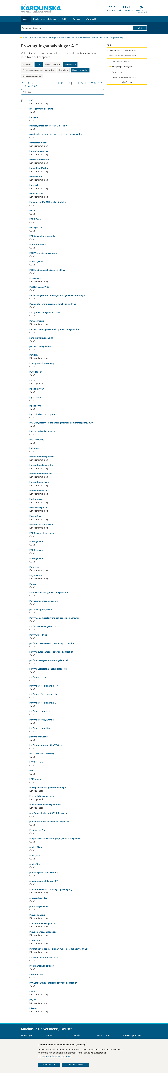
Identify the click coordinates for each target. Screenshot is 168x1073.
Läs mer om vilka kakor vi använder (55, 1056)
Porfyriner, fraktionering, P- (43, 694)
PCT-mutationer (37, 244)
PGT (31, 380)
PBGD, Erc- (34, 219)
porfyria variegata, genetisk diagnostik (48, 668)
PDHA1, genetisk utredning (42, 253)
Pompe (32, 584)
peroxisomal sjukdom (40, 346)
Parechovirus (35, 176)
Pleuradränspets (37, 507)
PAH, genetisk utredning (41, 108)
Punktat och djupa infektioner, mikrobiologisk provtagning (58, 948)
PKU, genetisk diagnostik (41, 431)
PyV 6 (32, 991)
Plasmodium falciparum (41, 456)
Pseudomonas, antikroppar (42, 931)
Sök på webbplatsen (31, 28)
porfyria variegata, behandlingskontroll (48, 660)
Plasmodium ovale (38, 482)
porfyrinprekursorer (39, 736)
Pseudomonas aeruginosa (42, 923)
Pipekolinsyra (36, 388)
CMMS (38, 64)
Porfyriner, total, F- (38, 711)
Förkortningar (117, 72)
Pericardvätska (36, 320)
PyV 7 (32, 999)
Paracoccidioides (37, 142)
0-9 (35, 86)
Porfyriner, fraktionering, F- (43, 685)
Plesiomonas (35, 499)
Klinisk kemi (63, 70)
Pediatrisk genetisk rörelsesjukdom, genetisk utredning (56, 295)
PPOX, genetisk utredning (41, 753)
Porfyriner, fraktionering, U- (43, 702)
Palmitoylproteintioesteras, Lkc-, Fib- (47, 125)
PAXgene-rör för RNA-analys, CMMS (46, 202)
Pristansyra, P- (36, 830)
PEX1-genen (35, 371)
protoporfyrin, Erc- (38, 898)
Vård (31, 37)
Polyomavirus (36, 575)
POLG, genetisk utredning (41, 533)
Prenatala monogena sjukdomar (45, 804)
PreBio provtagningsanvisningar (124, 77)
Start (25, 37)
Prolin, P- (33, 855)
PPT (31, 770)
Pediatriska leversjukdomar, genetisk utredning (52, 304)
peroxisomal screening (40, 337)
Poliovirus (34, 567)
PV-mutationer (36, 974)
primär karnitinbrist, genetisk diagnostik (49, 821)
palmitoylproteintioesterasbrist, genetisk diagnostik (54, 134)
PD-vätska (34, 278)
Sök (139, 27)
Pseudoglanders (37, 914)
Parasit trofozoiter (38, 159)
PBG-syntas (35, 227)
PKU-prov (34, 448)
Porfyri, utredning (38, 634)
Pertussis (33, 354)
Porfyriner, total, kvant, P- (42, 719)
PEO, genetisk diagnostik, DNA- (44, 312)
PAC (31, 100)
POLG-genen (35, 541)
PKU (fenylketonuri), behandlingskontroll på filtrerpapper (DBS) (60, 422)
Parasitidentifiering (38, 168)
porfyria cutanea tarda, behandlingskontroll (50, 643)
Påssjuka (33, 1008)
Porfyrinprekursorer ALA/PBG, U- (45, 745)
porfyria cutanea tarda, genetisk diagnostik (50, 651)
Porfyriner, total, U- (39, 728)
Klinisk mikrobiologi (80, 70)
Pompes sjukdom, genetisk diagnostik (47, 592)
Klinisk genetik (70, 64)
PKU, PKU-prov (36, 439)
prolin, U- (34, 864)
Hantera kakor (49, 1064)
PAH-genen (34, 117)
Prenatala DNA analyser (41, 796)
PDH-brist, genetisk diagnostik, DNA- (47, 270)
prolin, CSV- (35, 847)
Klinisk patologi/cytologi (32, 76)
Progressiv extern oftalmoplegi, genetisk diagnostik (54, 838)
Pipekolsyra (35, 397)
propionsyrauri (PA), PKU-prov (44, 872)
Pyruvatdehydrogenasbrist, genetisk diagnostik (52, 982)
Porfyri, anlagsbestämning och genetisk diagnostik (54, 617)
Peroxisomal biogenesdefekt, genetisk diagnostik (53, 329)
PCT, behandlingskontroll (41, 236)
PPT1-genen (35, 779)
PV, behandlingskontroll (41, 965)
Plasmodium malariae (40, 473)
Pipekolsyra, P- (36, 405)
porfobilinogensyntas (39, 609)
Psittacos (33, 940)
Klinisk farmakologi (52, 64)
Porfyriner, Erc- (36, 677)
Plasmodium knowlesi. (40, 465)
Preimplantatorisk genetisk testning (46, 787)
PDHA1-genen (36, 261)
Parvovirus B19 (36, 193)
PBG (31, 210)
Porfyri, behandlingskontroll (43, 626)
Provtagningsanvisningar (114, 37)
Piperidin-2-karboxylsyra (41, 414)
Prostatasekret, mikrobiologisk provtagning (50, 889)
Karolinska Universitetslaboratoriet (87, 37)
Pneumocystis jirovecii (40, 524)
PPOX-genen (35, 762)
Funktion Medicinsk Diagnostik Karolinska (52, 37)
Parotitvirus (35, 185)
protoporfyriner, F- (38, 906)
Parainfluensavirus (38, 151)
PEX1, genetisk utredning (41, 363)
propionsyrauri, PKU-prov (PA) (44, 881)
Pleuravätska (35, 516)
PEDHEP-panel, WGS (39, 287)
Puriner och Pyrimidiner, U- (42, 957)
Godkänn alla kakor (75, 1064)
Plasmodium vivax (38, 490)
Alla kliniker (27, 64)
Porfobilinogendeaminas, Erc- (43, 601)
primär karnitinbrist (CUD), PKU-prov (47, 813)
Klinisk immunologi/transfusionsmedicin (38, 70)
